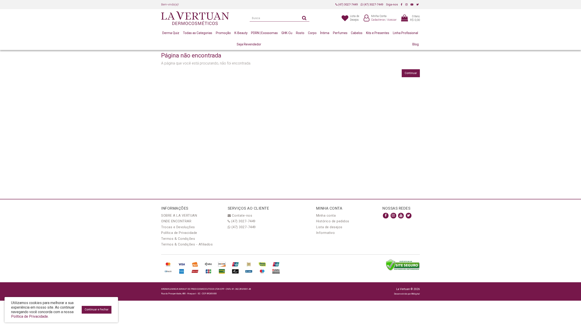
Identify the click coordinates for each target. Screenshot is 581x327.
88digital (415, 293)
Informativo (325, 233)
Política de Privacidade (179, 233)
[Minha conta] (366, 18)
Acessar (391, 19)
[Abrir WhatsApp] (569, 315)
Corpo (312, 33)
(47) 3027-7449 (347, 4)
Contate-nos (241, 215)
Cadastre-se (378, 19)
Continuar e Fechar (96, 309)
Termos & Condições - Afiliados (187, 244)
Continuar (411, 73)
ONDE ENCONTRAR (176, 221)
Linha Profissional (405, 33)
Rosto (300, 33)
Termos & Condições (178, 239)
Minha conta (326, 215)
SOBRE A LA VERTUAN (179, 215)
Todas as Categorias (197, 33)
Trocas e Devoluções (178, 227)
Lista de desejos (329, 227)
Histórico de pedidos (332, 221)
